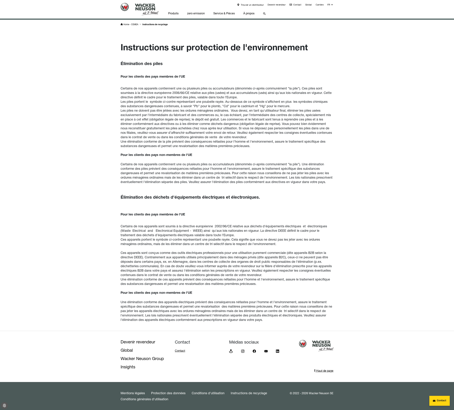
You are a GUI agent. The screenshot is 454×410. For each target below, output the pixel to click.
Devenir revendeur (277, 4)
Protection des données (168, 393)
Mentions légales (133, 393)
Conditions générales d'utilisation (144, 399)
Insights (128, 366)
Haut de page (324, 370)
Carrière (319, 4)
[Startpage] (142, 9)
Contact (297, 4)
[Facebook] (254, 351)
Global (308, 4)
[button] (330, 5)
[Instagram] (242, 351)
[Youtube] (266, 351)
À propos (248, 13)
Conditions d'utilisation (208, 393)
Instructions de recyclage (155, 25)
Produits (173, 13)
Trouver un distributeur (252, 5)
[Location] (231, 351)
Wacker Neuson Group (142, 358)
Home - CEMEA (130, 24)
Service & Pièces (224, 13)
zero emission (196, 13)
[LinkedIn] (277, 351)
